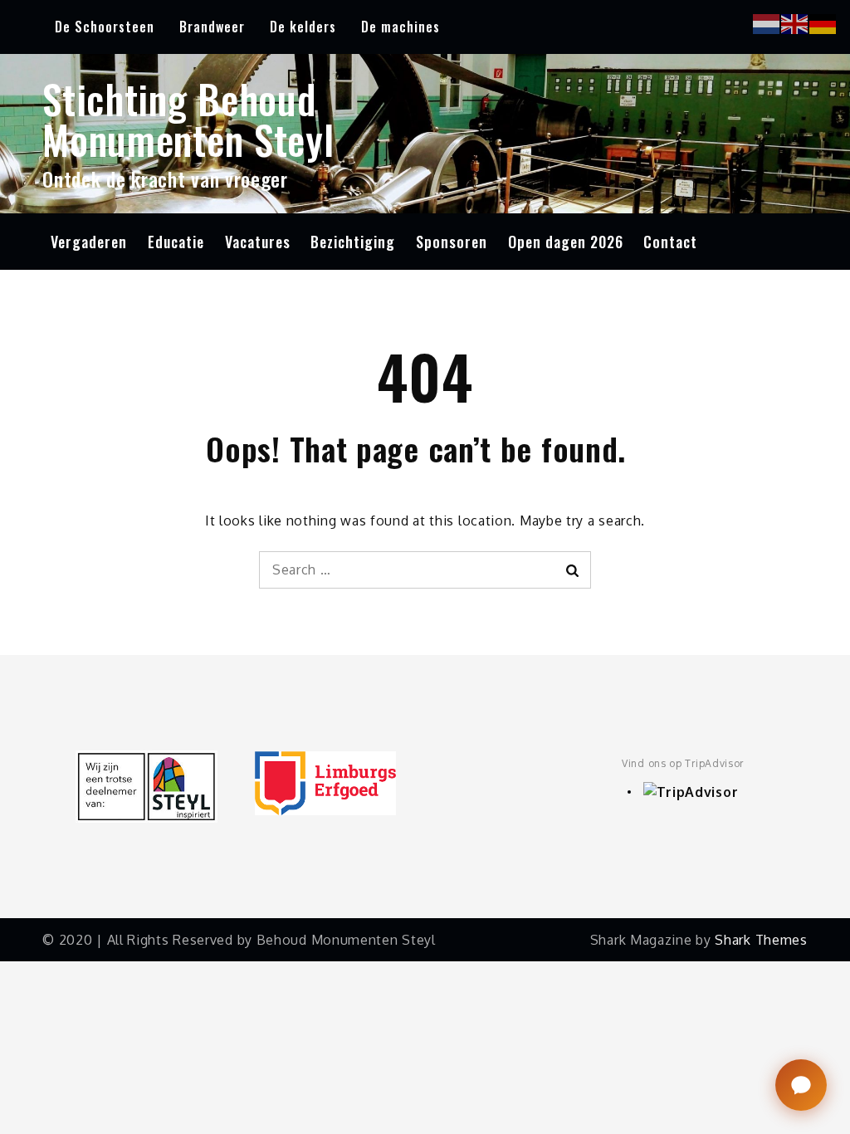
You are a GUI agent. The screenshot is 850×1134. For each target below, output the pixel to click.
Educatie (176, 241)
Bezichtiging (352, 241)
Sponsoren (451, 241)
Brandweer (212, 27)
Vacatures (258, 241)
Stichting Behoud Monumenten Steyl (188, 119)
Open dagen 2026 (565, 241)
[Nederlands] (767, 22)
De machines (400, 27)
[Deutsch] (823, 22)
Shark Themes (761, 939)
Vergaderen (89, 241)
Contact (670, 241)
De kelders (303, 27)
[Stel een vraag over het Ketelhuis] (801, 1085)
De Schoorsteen (104, 27)
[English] (795, 22)
